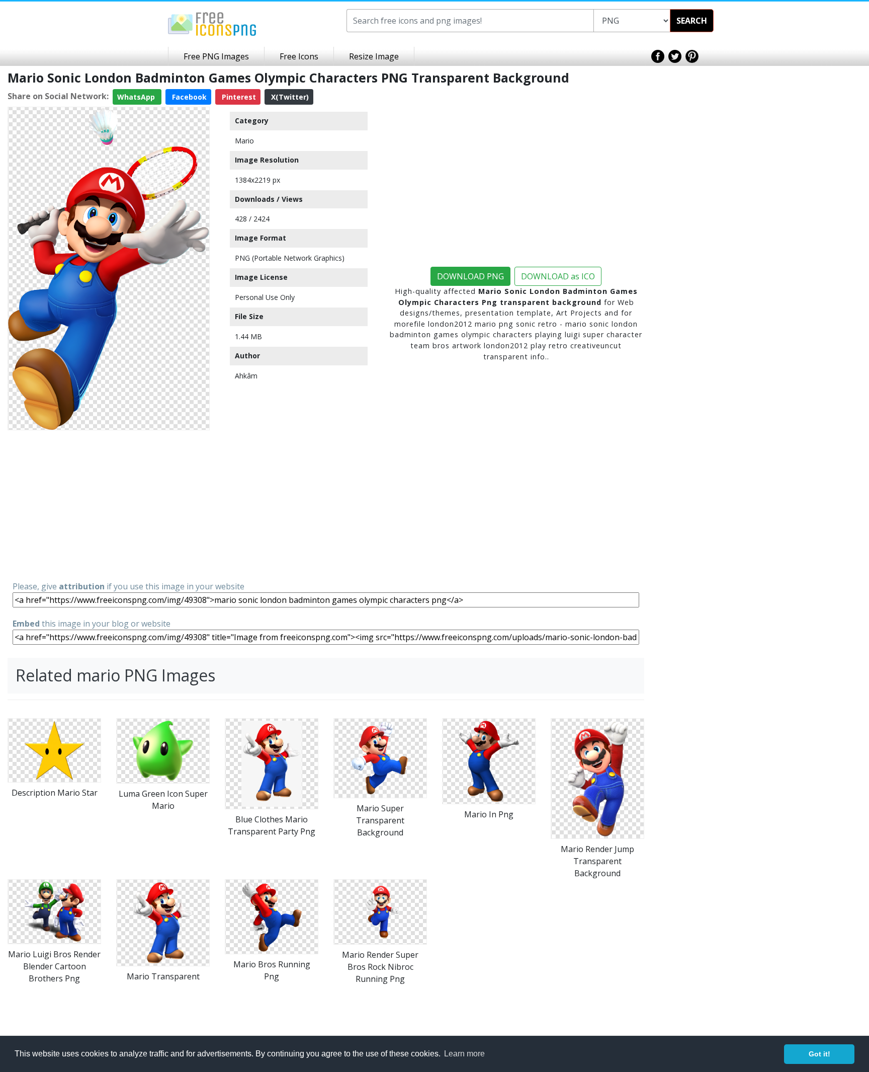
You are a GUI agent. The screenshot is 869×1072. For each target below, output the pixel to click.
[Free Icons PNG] (212, 23)
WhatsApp (137, 97)
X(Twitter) (289, 97)
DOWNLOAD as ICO (558, 276)
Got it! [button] (819, 1054)
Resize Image (374, 56)
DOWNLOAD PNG (470, 276)
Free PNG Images (216, 56)
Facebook (188, 97)
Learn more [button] (464, 1053)
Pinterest (238, 97)
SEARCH (691, 20)
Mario (244, 140)
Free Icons (299, 56)
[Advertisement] (109, 504)
